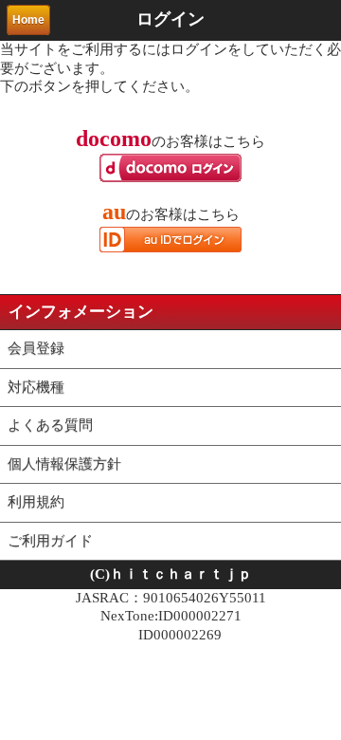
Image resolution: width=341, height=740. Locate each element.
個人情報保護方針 (64, 464)
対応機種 (36, 387)
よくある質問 (50, 425)
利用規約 (36, 501)
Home (28, 20)
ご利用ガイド (50, 540)
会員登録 (36, 348)
